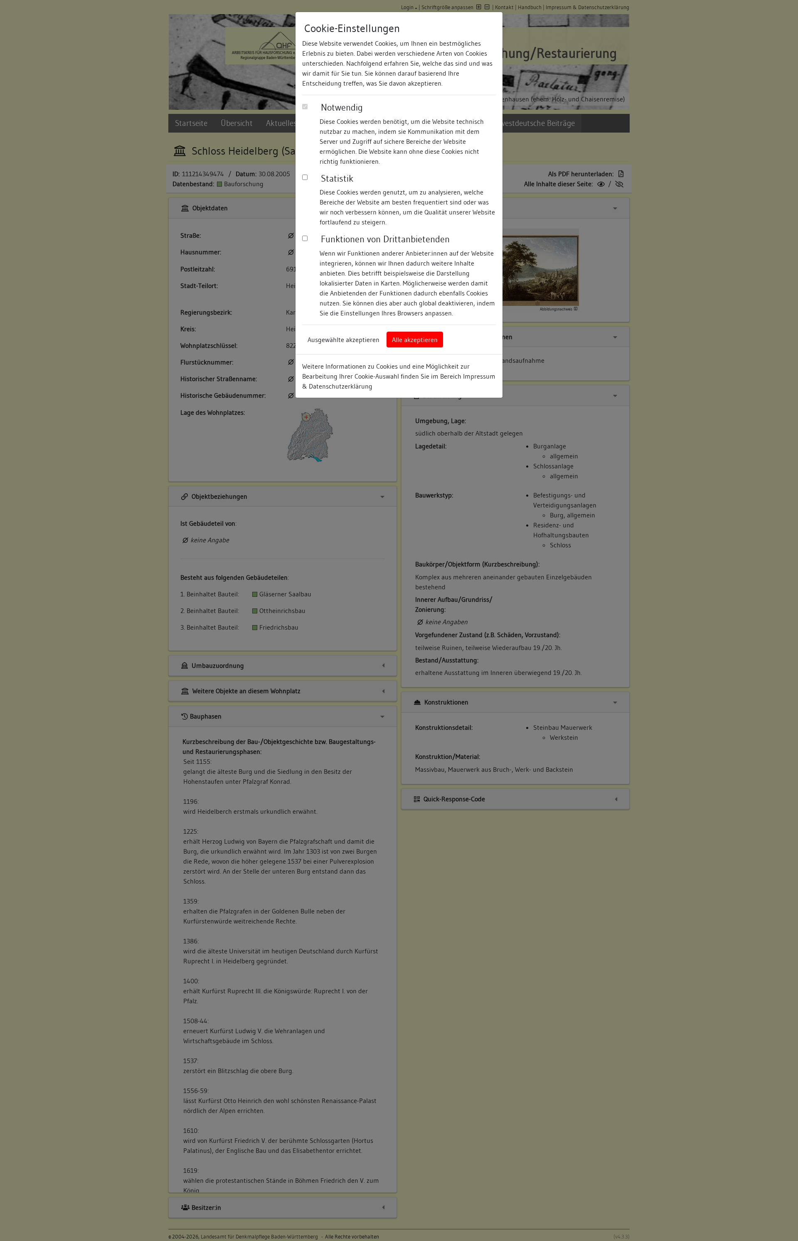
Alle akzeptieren (415, 339)
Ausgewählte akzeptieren (343, 339)
